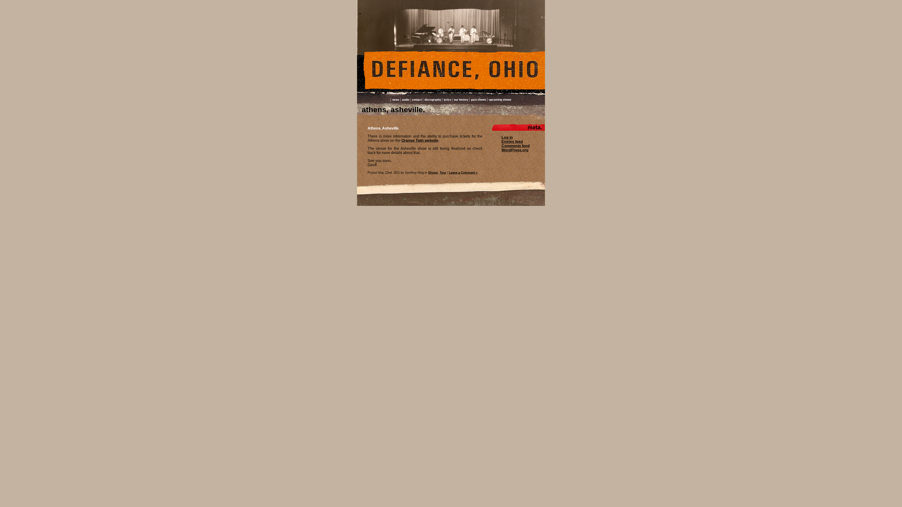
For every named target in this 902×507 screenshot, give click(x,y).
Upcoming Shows (500, 99)
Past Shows (478, 99)
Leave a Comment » (463, 172)
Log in (507, 137)
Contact (417, 99)
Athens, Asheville (383, 128)
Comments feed (516, 146)
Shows (433, 172)
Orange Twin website (419, 140)
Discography (432, 99)
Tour (443, 172)
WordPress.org (515, 150)
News (395, 99)
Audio (405, 99)
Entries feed (512, 142)
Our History (461, 99)
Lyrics (447, 99)
